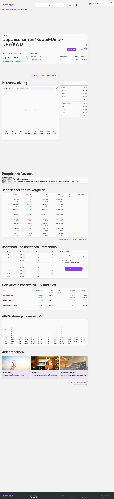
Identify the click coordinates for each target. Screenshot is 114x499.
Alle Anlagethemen (79, 382)
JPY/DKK (40, 325)
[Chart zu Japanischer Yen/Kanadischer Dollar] (69, 219)
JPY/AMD (48, 321)
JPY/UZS (33, 343)
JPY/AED (47, 325)
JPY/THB (40, 341)
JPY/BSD (76, 321)
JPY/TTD (55, 341)
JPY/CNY (26, 325)
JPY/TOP (48, 341)
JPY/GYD (48, 327)
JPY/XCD (83, 335)
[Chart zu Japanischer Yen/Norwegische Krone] (69, 234)
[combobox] (35, 88)
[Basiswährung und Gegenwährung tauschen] (27, 57)
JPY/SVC (69, 325)
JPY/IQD (4, 329)
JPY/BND (69, 323)
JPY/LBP (83, 331)
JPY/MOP (12, 333)
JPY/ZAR (76, 339)
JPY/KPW (62, 335)
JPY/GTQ (33, 327)
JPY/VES (54, 343)
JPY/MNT (5, 335)
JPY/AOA (33, 321)
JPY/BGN (76, 323)
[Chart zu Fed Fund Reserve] (59, 296)
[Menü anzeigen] (37, 5)
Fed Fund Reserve (8, 295)
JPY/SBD (76, 337)
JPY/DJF (55, 325)
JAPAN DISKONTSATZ (9, 300)
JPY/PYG (26, 337)
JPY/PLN (48, 337)
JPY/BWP (48, 323)
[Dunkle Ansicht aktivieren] (10, 0)
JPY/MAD (48, 333)
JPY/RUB (69, 337)
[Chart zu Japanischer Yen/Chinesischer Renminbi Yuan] (69, 229)
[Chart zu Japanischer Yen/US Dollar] (69, 200)
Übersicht (35, 75)
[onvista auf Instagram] (37, 497)
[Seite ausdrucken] (85, 45)
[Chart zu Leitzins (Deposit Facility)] (59, 305)
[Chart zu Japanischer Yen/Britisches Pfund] (69, 209)
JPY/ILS (26, 329)
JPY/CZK (62, 341)
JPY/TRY (76, 341)
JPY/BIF (83, 323)
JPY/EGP (12, 321)
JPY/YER (40, 329)
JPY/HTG (55, 327)
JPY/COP (19, 331)
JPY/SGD (48, 339)
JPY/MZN (69, 333)
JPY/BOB (40, 323)
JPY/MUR (55, 333)
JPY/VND (62, 343)
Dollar (71, 498)
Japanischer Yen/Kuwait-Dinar (20, 9)
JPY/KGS (62, 331)
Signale (83, 49)
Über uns (103, 498)
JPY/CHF (19, 339)
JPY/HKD (69, 327)
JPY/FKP (83, 325)
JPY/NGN (55, 335)
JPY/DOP (62, 325)
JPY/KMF (26, 331)
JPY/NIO (47, 335)
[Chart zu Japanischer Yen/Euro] (69, 205)
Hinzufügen (71, 49)
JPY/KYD (55, 329)
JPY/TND (69, 341)
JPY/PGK (19, 337)
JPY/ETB (62, 321)
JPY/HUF (19, 343)
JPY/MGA (19, 333)
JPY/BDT (5, 323)
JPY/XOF (5, 325)
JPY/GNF (40, 327)
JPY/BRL (55, 323)
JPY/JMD (33, 329)
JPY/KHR (62, 329)
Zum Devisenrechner (74, 269)
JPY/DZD (26, 321)
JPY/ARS (40, 321)
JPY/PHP (40, 337)
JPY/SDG (83, 339)
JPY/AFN (5, 321)
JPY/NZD (40, 335)
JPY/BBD (12, 323)
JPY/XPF (12, 325)
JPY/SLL (40, 339)
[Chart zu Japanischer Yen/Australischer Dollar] (69, 224)
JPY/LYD (4, 333)
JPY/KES (12, 331)
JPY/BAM (33, 331)
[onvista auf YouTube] (34, 497)
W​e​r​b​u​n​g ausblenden (58, 21)
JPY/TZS (33, 341)
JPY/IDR (83, 327)
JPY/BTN (33, 323)
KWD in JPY (34, 53)
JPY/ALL (19, 321)
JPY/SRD (12, 341)
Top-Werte (85, 498)
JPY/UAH (12, 343)
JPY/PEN (33, 337)
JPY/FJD (4, 327)
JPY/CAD (69, 329)
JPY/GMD (12, 327)
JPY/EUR (76, 325)
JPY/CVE (76, 329)
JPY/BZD (19, 323)
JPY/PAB (12, 337)
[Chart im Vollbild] (57, 88)
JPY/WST (83, 337)
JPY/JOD (48, 329)
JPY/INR (76, 327)
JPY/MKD (62, 333)
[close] (111, 2)
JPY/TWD (33, 335)
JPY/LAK (69, 331)
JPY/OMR (76, 335)
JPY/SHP (69, 339)
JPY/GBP (62, 323)
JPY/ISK (18, 329)
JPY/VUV (48, 343)
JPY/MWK (26, 333)
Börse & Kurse (5, 9)
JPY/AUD (69, 321)
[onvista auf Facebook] (31, 497)
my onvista (51, 5)
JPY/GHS (19, 327)
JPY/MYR (33, 333)
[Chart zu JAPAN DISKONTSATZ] (59, 301)
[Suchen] (76, 5)
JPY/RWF (55, 337)
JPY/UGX (5, 343)
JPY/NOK (69, 335)
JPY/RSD (26, 339)
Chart (42, 75)
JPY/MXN (76, 333)
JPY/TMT (83, 341)
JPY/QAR (5, 331)
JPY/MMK (12, 335)
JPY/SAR (5, 339)
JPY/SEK (12, 339)
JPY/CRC (33, 325)
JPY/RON (62, 337)
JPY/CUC (40, 331)
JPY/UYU (26, 343)
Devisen (11, 9)
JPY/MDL (83, 333)
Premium (60, 5)
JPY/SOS (55, 339)
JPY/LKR (62, 339)
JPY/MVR (40, 333)
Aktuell (43, 5)
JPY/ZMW (55, 331)
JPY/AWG (55, 321)
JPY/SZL (19, 341)
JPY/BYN (69, 343)
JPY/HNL (62, 327)
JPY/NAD (19, 335)
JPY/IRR (11, 329)
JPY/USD (40, 343)
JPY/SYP (26, 341)
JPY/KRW (5, 341)
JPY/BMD (26, 323)
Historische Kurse (52, 75)
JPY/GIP (26, 327)
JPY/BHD (83, 321)
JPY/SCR (33, 339)
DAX (59, 498)
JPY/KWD (48, 331)
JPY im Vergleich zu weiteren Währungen (72, 239)
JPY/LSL (76, 331)
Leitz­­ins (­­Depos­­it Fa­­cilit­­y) (10, 305)
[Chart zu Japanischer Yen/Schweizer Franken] (69, 214)
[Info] (5, 88)
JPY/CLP (19, 325)
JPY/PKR (5, 337)
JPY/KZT (83, 329)
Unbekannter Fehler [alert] (97, 3)
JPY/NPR (26, 335)
